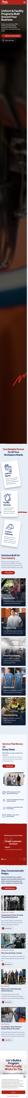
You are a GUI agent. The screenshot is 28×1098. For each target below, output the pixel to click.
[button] (24, 1076)
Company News (7, 912)
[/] (13, 592)
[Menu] (24, 2)
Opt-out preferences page (13, 1096)
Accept (13, 1092)
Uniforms (5, 986)
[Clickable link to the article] (11, 474)
